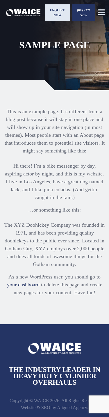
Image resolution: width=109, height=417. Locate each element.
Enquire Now (57, 12)
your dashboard (23, 285)
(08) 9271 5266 (84, 12)
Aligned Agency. (72, 407)
